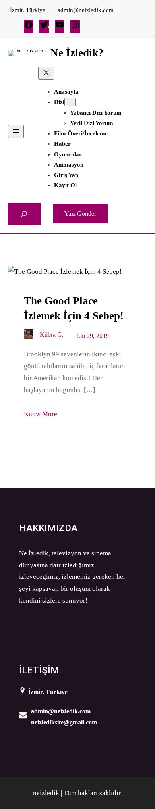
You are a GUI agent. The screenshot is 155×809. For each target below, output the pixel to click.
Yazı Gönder (80, 213)
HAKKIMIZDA (48, 528)
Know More (40, 414)
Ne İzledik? (77, 53)
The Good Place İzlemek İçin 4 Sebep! (74, 308)
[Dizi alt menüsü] (70, 102)
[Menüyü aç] (16, 131)
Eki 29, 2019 (92, 335)
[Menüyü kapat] (46, 73)
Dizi (59, 102)
